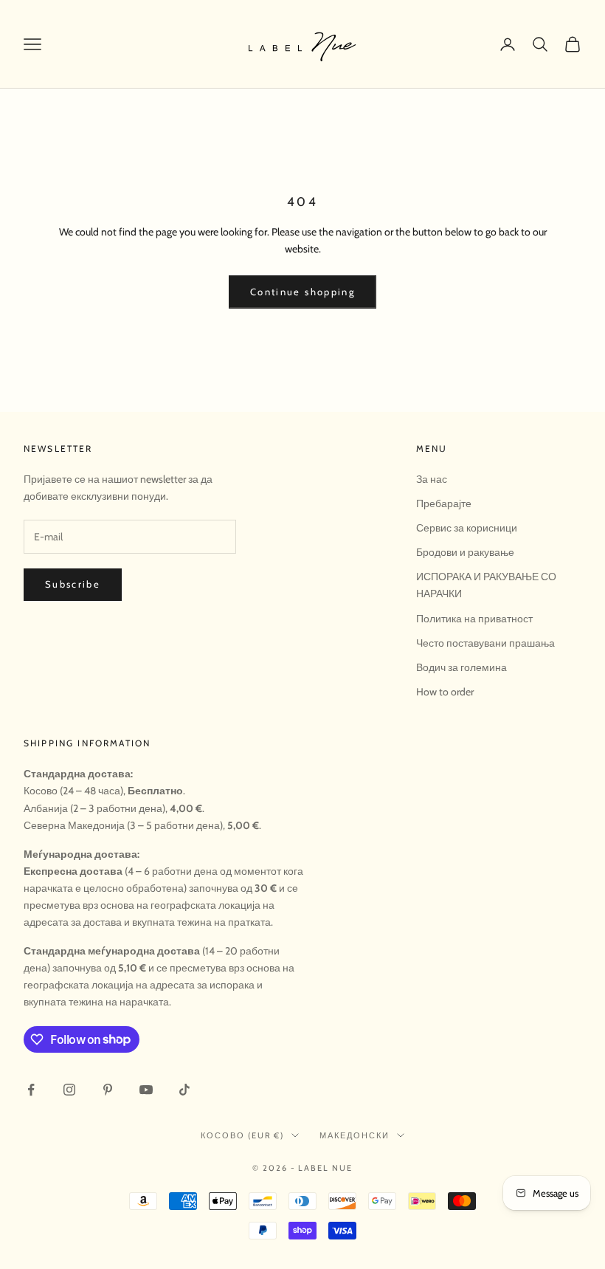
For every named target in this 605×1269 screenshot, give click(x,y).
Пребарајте (443, 503)
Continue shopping (302, 292)
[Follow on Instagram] (69, 1089)
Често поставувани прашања (485, 643)
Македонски (354, 1135)
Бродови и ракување (465, 552)
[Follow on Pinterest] (107, 1089)
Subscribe (72, 584)
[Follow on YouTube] (146, 1089)
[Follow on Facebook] (31, 1089)
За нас (431, 479)
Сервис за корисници (466, 527)
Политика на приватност (474, 618)
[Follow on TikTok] (184, 1089)
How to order (445, 691)
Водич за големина (461, 667)
